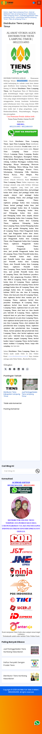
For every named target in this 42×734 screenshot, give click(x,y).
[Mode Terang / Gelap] (34, 3)
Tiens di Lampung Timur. (17, 19)
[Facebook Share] (10, 369)
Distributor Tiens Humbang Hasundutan (15, 677)
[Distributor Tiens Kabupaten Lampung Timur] (12, 384)
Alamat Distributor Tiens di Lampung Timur (19, 13)
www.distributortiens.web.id (18, 356)
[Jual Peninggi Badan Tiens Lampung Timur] (30, 384)
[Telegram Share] (14, 369)
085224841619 (27, 126)
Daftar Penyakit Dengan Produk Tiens (14, 663)
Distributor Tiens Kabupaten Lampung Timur (12, 394)
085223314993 (22, 81)
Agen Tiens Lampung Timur (18, 12)
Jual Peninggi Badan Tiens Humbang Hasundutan (14, 650)
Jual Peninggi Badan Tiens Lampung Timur (29, 394)
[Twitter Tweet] (6, 369)
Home (6, 12)
